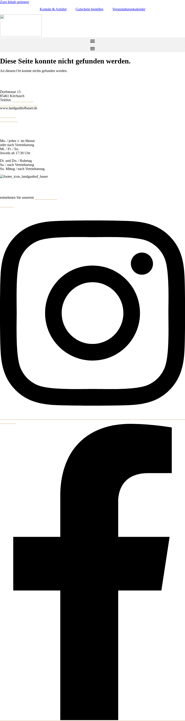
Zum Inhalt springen (14, 2)
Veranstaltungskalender (128, 9)
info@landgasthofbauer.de (18, 104)
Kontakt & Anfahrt (53, 9)
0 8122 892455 (22, 100)
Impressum (8, 116)
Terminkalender (46, 197)
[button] (92, 41)
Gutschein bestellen (89, 9)
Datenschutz (9, 120)
